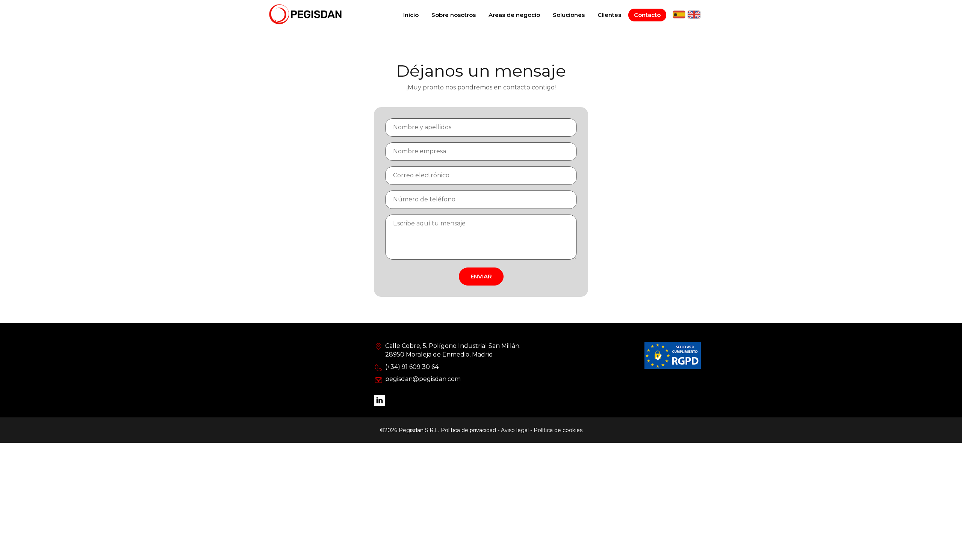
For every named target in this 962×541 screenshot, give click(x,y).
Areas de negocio (514, 14)
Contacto (647, 14)
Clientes (609, 14)
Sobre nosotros (453, 14)
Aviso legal (515, 430)
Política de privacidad (468, 430)
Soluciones (569, 14)
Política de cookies (558, 430)
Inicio (411, 14)
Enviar (481, 276)
